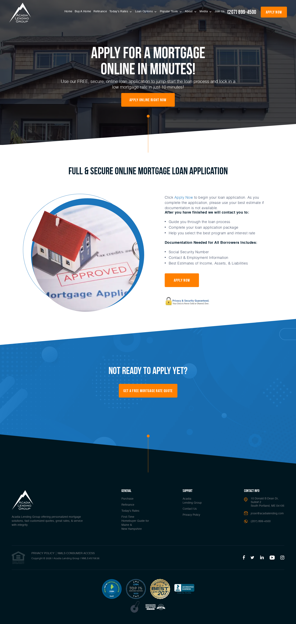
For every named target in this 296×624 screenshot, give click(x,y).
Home (68, 11)
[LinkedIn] (262, 557)
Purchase (127, 498)
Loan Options (144, 11)
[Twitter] (252, 557)
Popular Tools (169, 11)
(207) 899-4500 (241, 12)
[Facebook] (244, 557)
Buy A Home (83, 11)
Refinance (100, 11)
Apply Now (183, 197)
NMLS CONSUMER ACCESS (76, 553)
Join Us (220, 11)
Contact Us (190, 508)
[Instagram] (282, 557)
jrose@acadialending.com (267, 513)
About (189, 11)
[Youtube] (272, 557)
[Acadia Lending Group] (20, 13)
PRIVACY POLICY (42, 553)
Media (204, 11)
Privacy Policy (191, 514)
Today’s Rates (119, 11)
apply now (274, 12)
